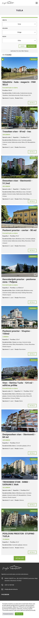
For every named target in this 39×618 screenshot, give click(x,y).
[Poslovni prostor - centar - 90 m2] (19, 216)
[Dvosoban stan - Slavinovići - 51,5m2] (19, 167)
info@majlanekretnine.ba (11, 589)
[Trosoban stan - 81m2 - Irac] (19, 118)
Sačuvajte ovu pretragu (19, 51)
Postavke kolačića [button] (8, 614)
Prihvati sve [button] (19, 614)
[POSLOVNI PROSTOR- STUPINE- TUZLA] (19, 520)
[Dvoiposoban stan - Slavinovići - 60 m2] (19, 420)
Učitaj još (19, 558)
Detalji (32, 102)
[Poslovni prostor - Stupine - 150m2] (19, 317)
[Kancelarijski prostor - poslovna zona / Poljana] (19, 265)
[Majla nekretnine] (7, 3)
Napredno (31, 46)
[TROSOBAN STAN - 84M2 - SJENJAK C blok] (19, 468)
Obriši (22, 46)
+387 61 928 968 (9, 585)
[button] (19, 24)
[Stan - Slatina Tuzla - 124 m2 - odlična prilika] (19, 369)
